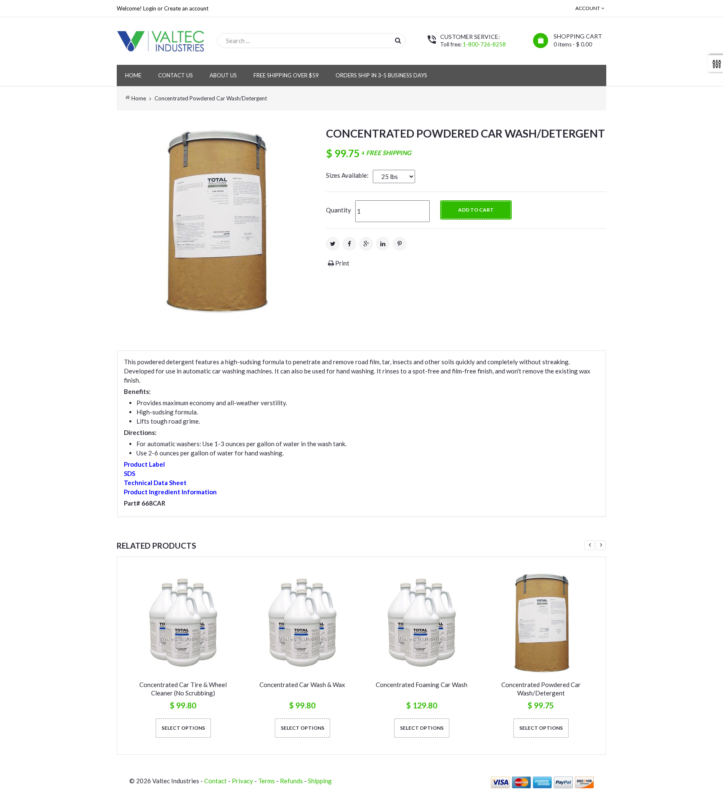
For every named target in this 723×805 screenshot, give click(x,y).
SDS (129, 473)
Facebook (349, 243)
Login (149, 8)
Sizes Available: (347, 175)
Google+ (366, 243)
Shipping (320, 781)
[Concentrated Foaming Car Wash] (421, 623)
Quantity (338, 210)
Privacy (242, 781)
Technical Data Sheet (155, 482)
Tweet (332, 243)
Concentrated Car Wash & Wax (302, 684)
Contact (215, 781)
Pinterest (399, 243)
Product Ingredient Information (170, 492)
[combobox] (311, 40)
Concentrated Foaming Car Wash (421, 684)
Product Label (144, 464)
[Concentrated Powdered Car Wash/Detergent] (540, 623)
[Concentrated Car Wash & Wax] (302, 623)
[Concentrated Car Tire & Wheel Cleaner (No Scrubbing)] (183, 623)
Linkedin (383, 243)
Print (341, 263)
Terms (266, 781)
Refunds (291, 781)
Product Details (153, 339)
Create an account (186, 8)
